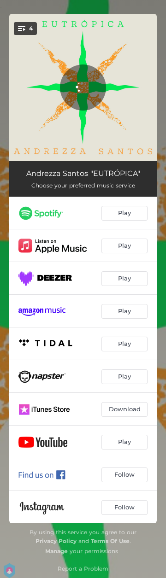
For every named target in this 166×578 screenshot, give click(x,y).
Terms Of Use (110, 540)
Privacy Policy (56, 540)
